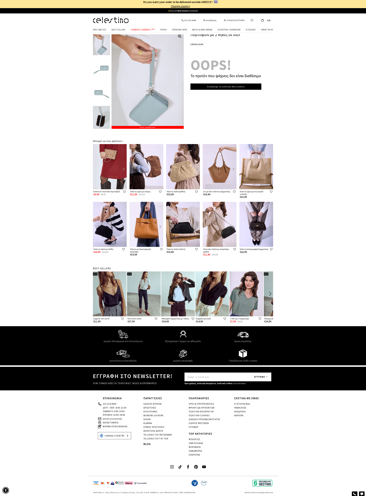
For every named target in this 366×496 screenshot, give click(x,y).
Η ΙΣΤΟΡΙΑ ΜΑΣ (242, 403)
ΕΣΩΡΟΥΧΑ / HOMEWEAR (229, 29)
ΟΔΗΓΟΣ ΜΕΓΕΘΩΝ (199, 423)
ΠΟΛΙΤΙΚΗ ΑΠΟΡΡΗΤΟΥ (201, 411)
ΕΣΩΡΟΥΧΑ (194, 454)
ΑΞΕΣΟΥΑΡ (251, 29)
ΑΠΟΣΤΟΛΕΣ (149, 407)
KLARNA (147, 423)
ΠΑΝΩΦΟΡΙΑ (195, 450)
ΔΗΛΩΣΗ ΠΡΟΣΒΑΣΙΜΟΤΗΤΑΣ (204, 419)
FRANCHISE (240, 407)
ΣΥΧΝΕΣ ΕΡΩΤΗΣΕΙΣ (154, 427)
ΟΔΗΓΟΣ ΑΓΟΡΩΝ (152, 403)
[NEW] (110, 315)
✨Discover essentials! (183, 11)
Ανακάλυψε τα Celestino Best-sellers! (226, 86)
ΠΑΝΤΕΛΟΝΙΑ (196, 443)
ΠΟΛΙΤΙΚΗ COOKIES (199, 415)
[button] (6, 490)
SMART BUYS (267, 29)
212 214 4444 (109, 403)
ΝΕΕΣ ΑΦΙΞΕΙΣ (99, 29)
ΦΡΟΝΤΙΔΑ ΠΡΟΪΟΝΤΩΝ (202, 407)
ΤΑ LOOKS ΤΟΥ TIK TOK (155, 438)
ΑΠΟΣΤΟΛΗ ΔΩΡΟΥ (153, 430)
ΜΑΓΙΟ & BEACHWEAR (202, 29)
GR (268, 20)
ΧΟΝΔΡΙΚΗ (240, 411)
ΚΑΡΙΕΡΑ (238, 415)
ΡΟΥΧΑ (163, 29)
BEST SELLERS (118, 29)
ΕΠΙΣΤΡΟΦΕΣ (150, 411)
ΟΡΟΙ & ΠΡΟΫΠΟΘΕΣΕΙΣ (201, 403)
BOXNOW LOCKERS (153, 415)
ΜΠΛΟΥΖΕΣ (194, 439)
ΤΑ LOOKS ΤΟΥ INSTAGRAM (157, 434)
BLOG (147, 444)
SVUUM (147, 419)
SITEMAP (193, 427)
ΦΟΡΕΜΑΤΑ (195, 447)
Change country (180, 6)
